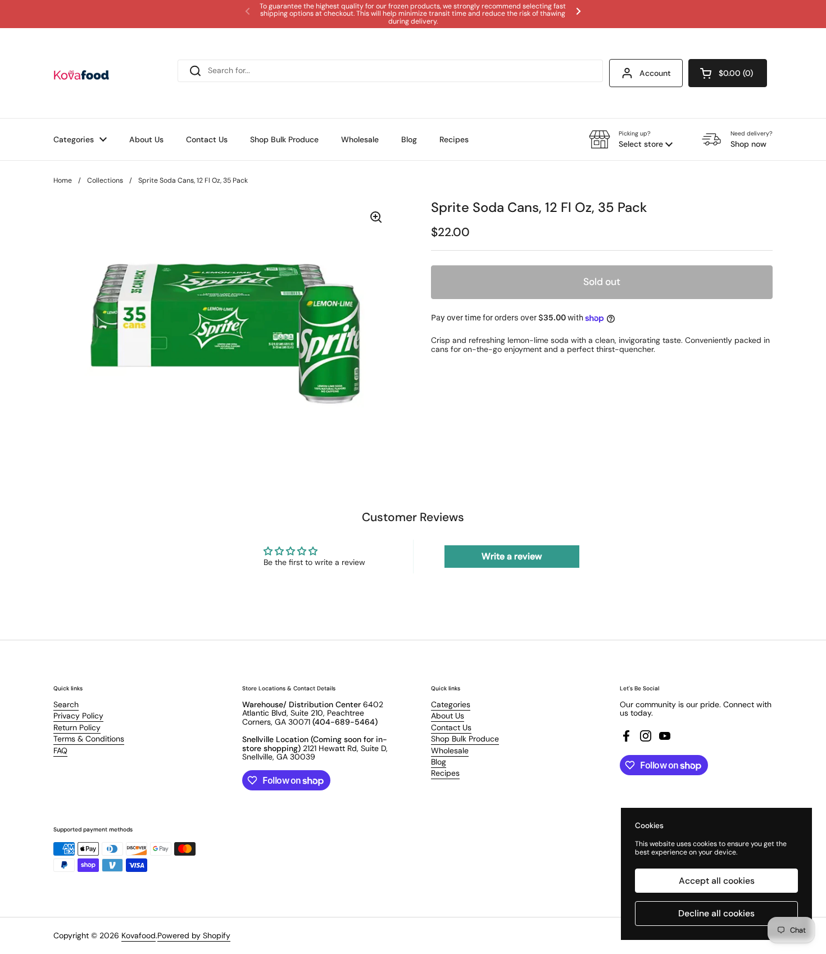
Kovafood (138, 935)
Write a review (512, 556)
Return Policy (77, 727)
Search (66, 704)
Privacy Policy (78, 716)
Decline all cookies (716, 913)
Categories (450, 704)
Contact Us (451, 727)
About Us (447, 716)
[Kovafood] (81, 73)
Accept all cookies (717, 881)
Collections (105, 180)
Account (655, 73)
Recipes (445, 773)
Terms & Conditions (88, 739)
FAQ (60, 750)
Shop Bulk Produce (465, 739)
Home (62, 180)
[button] (727, 73)
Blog (438, 762)
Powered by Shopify (193, 935)
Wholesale (450, 750)
